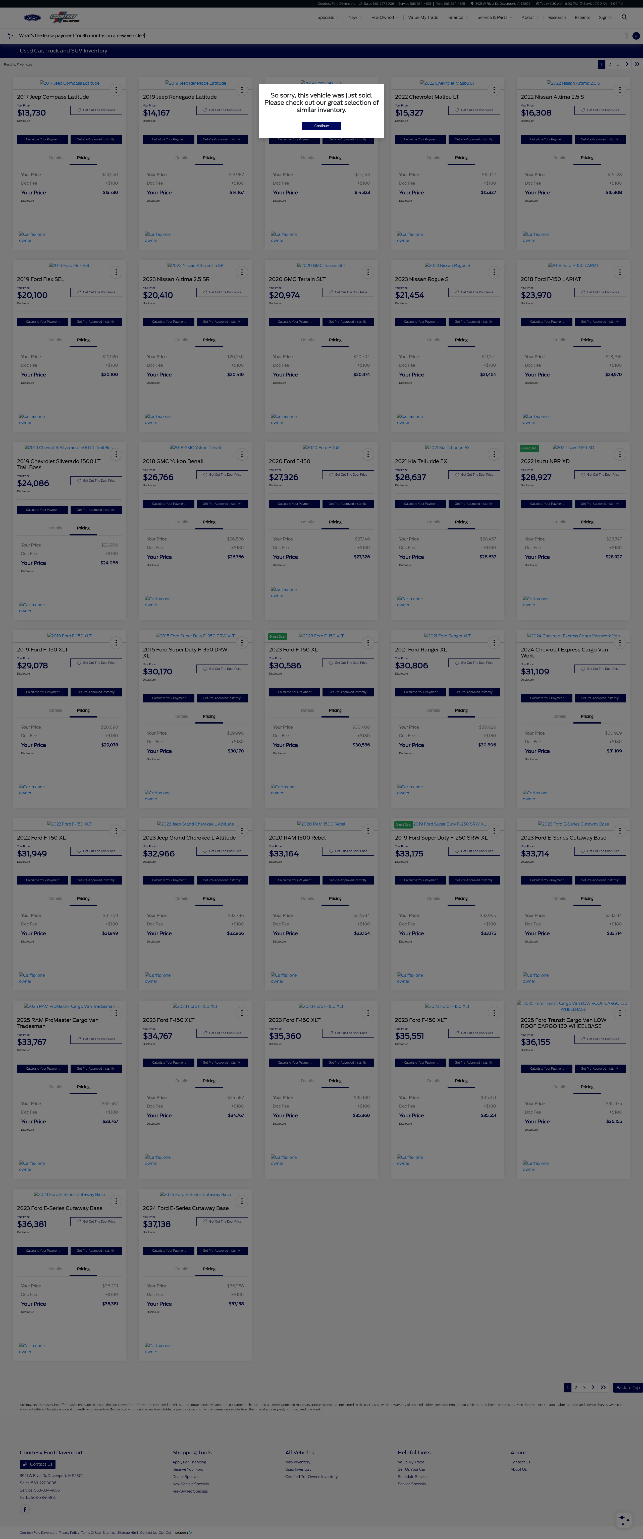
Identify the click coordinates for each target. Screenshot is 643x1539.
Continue (321, 126)
